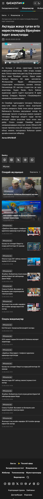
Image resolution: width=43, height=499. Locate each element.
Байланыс (31, 490)
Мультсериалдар (33, 473)
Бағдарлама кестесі (10, 8)
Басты (4, 15)
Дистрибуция (16, 495)
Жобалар (6, 473)
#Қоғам (6, 166)
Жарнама (28, 495)
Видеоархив (19, 477)
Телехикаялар (18, 473)
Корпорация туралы (16, 490)
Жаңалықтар (28, 8)
